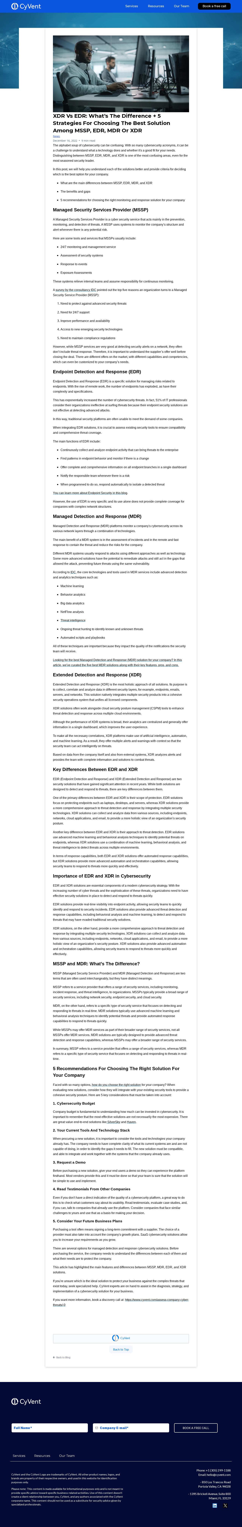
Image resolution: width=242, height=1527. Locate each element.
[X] (225, 1505)
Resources (42, 1456)
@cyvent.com (222, 1474)
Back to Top (121, 1349)
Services (19, 1456)
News (56, 136)
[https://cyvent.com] (26, 6)
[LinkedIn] (214, 1505)
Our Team (67, 1456)
